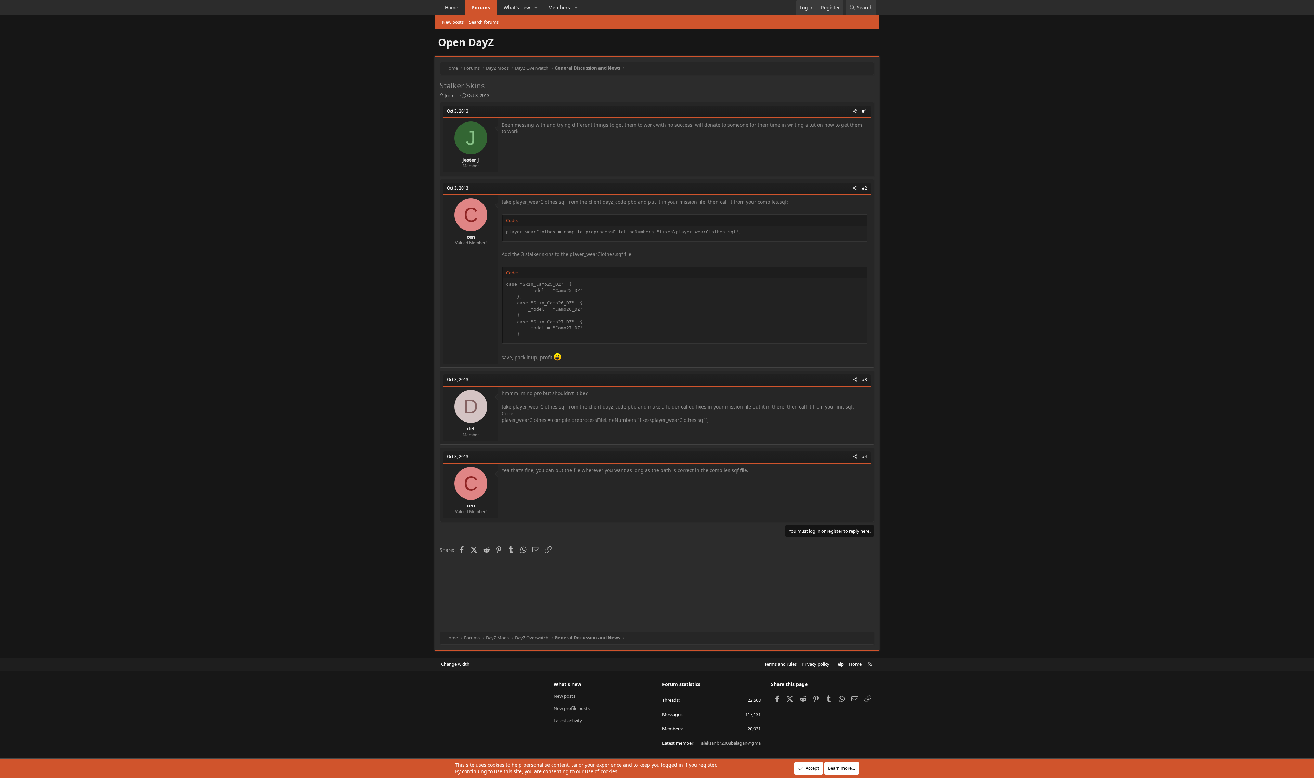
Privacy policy (815, 664)
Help (839, 664)
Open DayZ (466, 42)
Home (451, 7)
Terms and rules (780, 664)
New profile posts (572, 708)
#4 (864, 456)
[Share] (855, 111)
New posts (453, 22)
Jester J (452, 95)
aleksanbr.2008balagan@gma (731, 743)
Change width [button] (455, 664)
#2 (864, 188)
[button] (536, 7)
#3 (864, 379)
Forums (481, 7)
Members (559, 7)
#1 (864, 111)
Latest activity (568, 720)
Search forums (484, 22)
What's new (517, 7)
